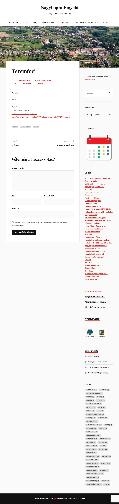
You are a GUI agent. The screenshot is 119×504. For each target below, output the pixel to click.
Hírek (15, 127)
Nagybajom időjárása (93, 237)
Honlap (15, 209)
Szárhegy (91, 470)
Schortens (92, 463)
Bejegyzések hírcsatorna (97, 362)
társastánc (92, 477)
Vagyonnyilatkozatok (95, 296)
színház (104, 470)
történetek (92, 481)
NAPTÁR (106, 22)
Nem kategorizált (34, 84)
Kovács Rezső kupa (65, 145)
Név (14, 196)
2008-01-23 (46, 80)
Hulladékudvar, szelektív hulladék (99, 212)
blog (100, 397)
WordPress (48, 499)
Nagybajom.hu (94, 291)
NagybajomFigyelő (59, 7)
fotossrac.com (89, 79)
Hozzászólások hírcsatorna (98, 367)
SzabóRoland (92, 467)
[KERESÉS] (109, 93)
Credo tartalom (91, 192)
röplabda (92, 460)
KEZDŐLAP (13, 22)
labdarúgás (26, 127)
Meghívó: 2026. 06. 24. (95, 301)
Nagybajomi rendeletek (94, 254)
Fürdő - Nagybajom (93, 200)
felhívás (90, 407)
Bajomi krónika (91, 181)
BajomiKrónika (94, 393)
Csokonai (89, 195)
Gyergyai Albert (91, 203)
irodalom (91, 421)
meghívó (91, 442)
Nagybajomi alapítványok (95, 251)
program (92, 446)
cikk (90, 400)
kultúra (91, 428)
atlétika (104, 390)
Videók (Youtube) (92, 276)
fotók (90, 411)
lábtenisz (105, 438)
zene (107, 484)
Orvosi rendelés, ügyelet (95, 257)
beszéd (90, 397)
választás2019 (93, 484)
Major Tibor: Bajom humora (96, 226)
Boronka (88, 189)
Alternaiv (91, 390)
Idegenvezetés (91, 214)
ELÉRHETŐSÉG (48, 22)
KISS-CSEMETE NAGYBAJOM (86, 22)
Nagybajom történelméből (96, 245)
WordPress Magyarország (98, 373)
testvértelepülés (94, 473)
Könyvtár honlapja (92, 223)
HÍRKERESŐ (64, 22)
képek (103, 428)
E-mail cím (49, 196)
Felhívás (15, 145)
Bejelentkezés (93, 356)
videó (105, 481)
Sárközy (88, 262)
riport (106, 456)
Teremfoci (24, 71)
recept (103, 449)
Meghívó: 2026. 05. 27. (95, 307)
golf (100, 411)
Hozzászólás (18, 168)
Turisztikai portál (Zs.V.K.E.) (96, 273)
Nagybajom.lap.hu (92, 248)
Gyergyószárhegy (95, 414)
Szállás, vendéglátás (93, 265)
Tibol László (89, 271)
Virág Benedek (91, 279)
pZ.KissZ (91, 449)
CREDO (101, 400)
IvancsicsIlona (94, 425)
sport (36, 127)
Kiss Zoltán (24, 80)
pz (103, 446)
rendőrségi (92, 456)
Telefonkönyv (90, 268)
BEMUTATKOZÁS (30, 22)
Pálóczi (88, 259)
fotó (101, 407)
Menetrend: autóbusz (94, 229)
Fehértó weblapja (92, 198)
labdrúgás (91, 438)
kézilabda (92, 432)
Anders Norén (79, 499)
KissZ (108, 425)
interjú (102, 418)
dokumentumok (93, 403)
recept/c (91, 452)
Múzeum (88, 234)
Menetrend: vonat (92, 231)
